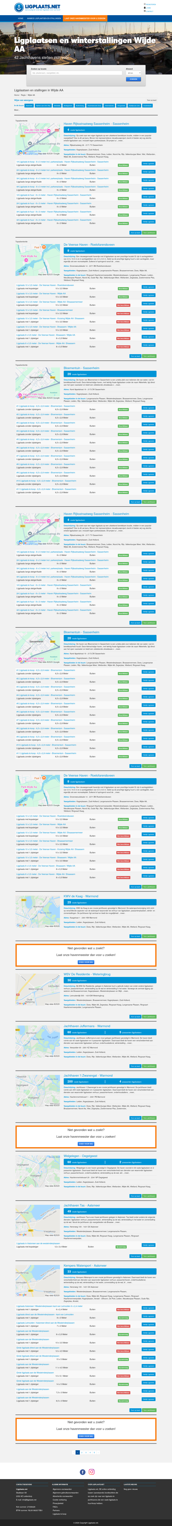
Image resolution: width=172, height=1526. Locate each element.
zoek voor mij (86, 962)
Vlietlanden (150, 154)
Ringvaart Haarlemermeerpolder (99, 275)
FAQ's (55, 1507)
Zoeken (133, 79)
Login (148, 8)
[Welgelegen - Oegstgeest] (37, 1171)
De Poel (112, 1298)
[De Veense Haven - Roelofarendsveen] (37, 259)
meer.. (120, 140)
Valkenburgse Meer (133, 154)
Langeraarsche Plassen (109, 270)
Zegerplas (134, 277)
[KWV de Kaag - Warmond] (37, 911)
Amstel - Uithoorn (101, 1298)
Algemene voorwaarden (62, 1489)
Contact (149, 11)
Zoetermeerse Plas (79, 156)
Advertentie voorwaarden (63, 1496)
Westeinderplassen (120, 275)
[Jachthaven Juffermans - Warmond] (37, 1041)
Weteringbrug (98, 995)
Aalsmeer (94, 1226)
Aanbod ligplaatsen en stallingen (44, 18)
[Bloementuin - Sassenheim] (37, 383)
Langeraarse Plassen (137, 275)
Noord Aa (116, 154)
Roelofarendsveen (104, 266)
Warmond (93, 917)
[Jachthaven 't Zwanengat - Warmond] (37, 1090)
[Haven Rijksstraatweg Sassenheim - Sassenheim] (37, 139)
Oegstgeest (103, 1177)
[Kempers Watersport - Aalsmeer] (37, 1280)
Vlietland (91, 156)
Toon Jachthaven (149, 233)
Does (103, 154)
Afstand (129, 69)
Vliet (143, 154)
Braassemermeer (93, 154)
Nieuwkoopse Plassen (72, 277)
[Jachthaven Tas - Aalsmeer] (37, 1220)
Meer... (17, 110)
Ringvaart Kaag (102, 156)
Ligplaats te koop (59, 1514)
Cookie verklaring (60, 1499)
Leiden (109, 154)
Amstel (75, 1301)
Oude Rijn (95, 277)
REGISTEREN (151, 4)
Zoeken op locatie (38, 69)
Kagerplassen (82, 149)
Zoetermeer (121, 1108)
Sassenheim (98, 145)
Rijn (122, 154)
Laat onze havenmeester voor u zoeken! (85, 18)
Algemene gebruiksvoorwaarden (66, 1492)
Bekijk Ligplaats (148, 163)
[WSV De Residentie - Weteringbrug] (37, 989)
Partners (56, 1510)
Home (20, 18)
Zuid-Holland (94, 149)
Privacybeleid (58, 1503)
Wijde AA (67, 156)
